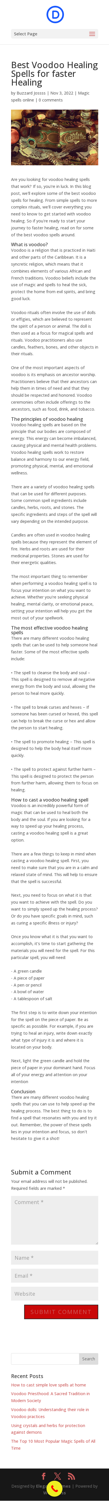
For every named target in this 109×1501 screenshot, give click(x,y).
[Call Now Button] (54, 1489)
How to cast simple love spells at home (48, 1385)
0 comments (51, 100)
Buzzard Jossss (31, 93)
